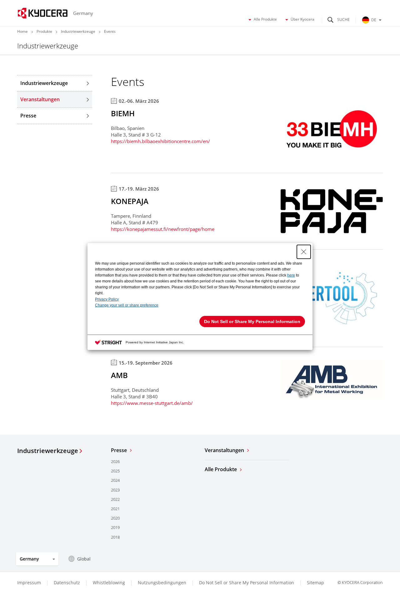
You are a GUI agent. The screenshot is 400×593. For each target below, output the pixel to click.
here (291, 275)
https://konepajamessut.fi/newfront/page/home (162, 229)
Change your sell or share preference (126, 305)
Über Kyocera (302, 19)
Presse (28, 115)
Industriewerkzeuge (78, 31)
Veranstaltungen (40, 99)
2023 (115, 490)
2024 (115, 480)
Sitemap (315, 583)
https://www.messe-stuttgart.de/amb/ (152, 403)
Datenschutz (67, 583)
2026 (115, 461)
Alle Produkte (265, 19)
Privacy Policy (107, 299)
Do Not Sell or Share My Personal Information (246, 583)
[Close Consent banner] (304, 252)
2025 (115, 471)
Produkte (44, 31)
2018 (115, 537)
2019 (115, 527)
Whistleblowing (109, 583)
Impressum (29, 583)
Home (22, 31)
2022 (115, 499)
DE (373, 19)
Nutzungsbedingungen (162, 583)
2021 (115, 508)
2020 (115, 518)
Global (84, 559)
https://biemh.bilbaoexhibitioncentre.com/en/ (160, 141)
